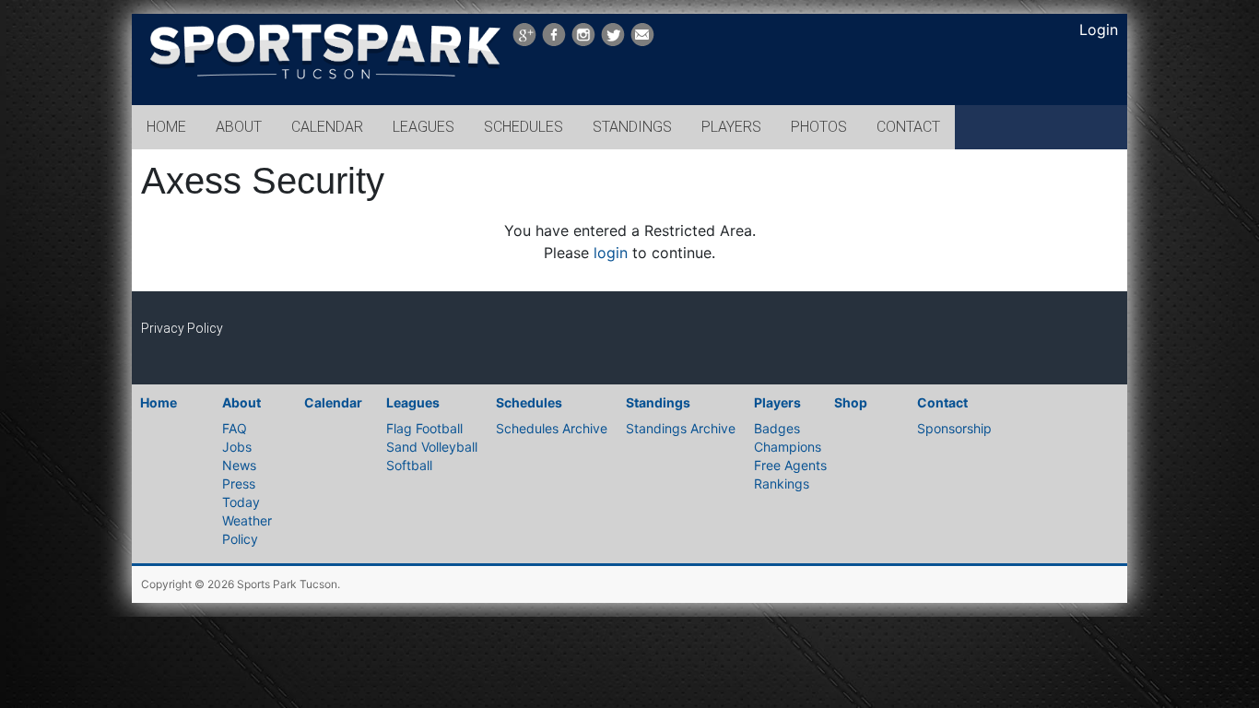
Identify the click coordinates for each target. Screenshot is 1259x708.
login (611, 252)
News (239, 465)
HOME (166, 127)
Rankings (781, 483)
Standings (658, 402)
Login (1098, 29)
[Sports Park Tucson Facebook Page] (554, 34)
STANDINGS (632, 127)
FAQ (234, 428)
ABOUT (239, 127)
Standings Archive (680, 428)
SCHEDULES (523, 127)
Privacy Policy (182, 328)
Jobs (237, 446)
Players (777, 402)
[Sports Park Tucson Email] (642, 34)
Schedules (529, 402)
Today (241, 502)
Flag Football (424, 428)
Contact (942, 402)
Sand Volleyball (431, 446)
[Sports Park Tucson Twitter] (613, 34)
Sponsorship (954, 428)
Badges (777, 428)
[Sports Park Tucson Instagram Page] (583, 34)
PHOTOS (819, 127)
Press (238, 483)
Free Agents (790, 465)
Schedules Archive (551, 428)
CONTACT (908, 127)
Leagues (413, 402)
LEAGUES (423, 127)
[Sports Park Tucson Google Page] (524, 34)
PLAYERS (731, 127)
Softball (409, 465)
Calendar (333, 402)
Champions (787, 446)
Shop (850, 402)
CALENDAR (327, 127)
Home (158, 402)
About (241, 402)
